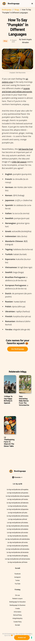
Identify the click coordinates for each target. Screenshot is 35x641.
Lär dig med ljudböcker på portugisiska (17, 496)
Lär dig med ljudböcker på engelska (17, 489)
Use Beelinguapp (17, 349)
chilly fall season (19, 161)
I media (17, 608)
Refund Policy (17, 615)
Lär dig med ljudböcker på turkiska (17, 522)
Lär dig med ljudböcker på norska (17, 542)
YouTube (17, 584)
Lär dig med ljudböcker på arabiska (17, 529)
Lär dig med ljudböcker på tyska (17, 506)
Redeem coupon (17, 598)
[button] (32, 4)
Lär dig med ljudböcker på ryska (17, 512)
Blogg (16, 10)
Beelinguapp (6, 10)
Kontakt (17, 625)
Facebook (18, 574)
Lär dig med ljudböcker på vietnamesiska (17, 559)
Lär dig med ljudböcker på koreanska (17, 526)
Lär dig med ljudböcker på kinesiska (17, 516)
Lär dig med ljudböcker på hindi (17, 519)
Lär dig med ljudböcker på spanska (17, 493)
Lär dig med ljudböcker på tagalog (17, 555)
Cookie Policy (18, 622)
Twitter (17, 580)
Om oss (17, 595)
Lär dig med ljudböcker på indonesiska (17, 549)
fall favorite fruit (25, 149)
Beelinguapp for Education (17, 602)
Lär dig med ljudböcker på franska (17, 499)
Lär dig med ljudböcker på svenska (17, 532)
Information (17, 612)
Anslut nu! (22, 637)
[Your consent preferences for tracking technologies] (31, 637)
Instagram (17, 577)
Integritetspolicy (17, 618)
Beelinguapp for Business (17, 605)
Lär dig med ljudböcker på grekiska (17, 545)
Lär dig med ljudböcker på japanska (17, 509)
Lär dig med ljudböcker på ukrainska (17, 552)
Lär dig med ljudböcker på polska (18, 536)
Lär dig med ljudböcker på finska (17, 562)
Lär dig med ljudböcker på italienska (17, 503)
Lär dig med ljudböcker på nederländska (17, 539)
